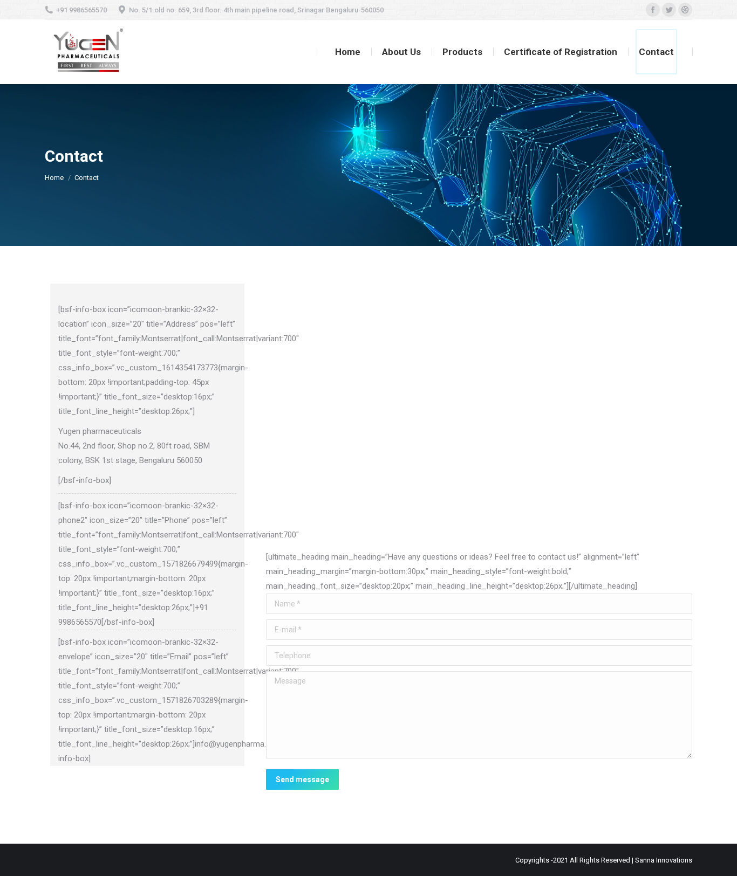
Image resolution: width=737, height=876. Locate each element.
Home (54, 178)
